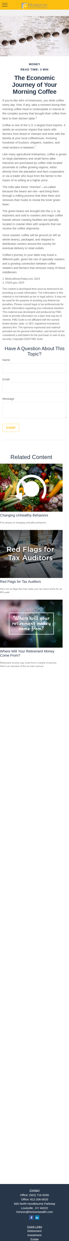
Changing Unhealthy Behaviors (24, 515)
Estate (34, 1239)
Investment (34, 1235)
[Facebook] (31, 1217)
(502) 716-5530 (39, 1195)
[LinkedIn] (37, 1217)
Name (6, 360)
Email (6, 379)
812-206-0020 (39, 1199)
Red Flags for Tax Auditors (20, 582)
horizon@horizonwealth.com (34, 1212)
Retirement (34, 1231)
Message (8, 398)
